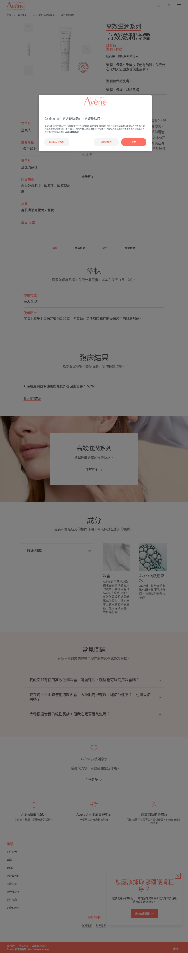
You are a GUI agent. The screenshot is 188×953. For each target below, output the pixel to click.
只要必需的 (106, 142)
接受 (134, 142)
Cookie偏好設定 (72, 132)
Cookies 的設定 (56, 142)
